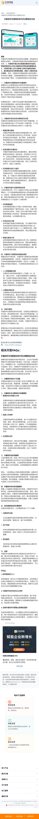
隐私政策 (23, 803)
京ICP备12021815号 (28, 805)
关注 (25, 24)
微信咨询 (8, 816)
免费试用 (30, 816)
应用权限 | (18, 803)
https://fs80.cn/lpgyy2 (13, 345)
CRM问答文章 (10, 13)
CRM (2, 13)
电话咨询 (19, 816)
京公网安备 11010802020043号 (15, 805)
